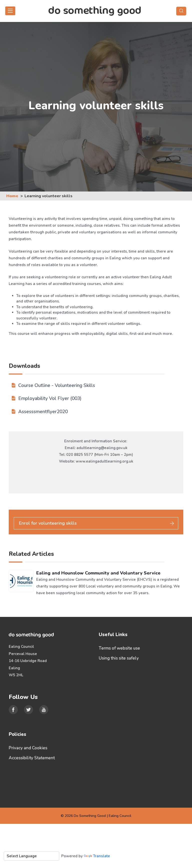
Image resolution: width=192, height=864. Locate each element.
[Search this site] (181, 11)
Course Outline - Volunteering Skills (56, 385)
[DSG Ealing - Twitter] (28, 709)
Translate (101, 856)
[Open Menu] (10, 10)
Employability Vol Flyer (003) (50, 398)
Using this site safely (119, 658)
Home (12, 196)
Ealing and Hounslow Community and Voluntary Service (98, 573)
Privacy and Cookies (28, 748)
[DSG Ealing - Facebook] (13, 709)
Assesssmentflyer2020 (43, 411)
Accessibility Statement (32, 758)
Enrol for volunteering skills (48, 523)
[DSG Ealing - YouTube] (43, 709)
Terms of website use (119, 648)
